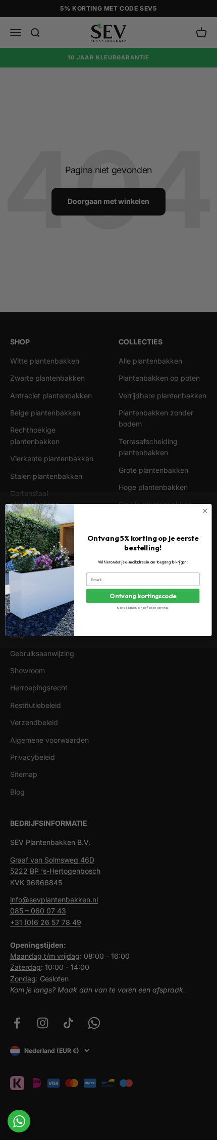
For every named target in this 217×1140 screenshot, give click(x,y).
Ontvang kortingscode (143, 596)
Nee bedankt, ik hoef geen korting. (143, 607)
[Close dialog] (204, 510)
